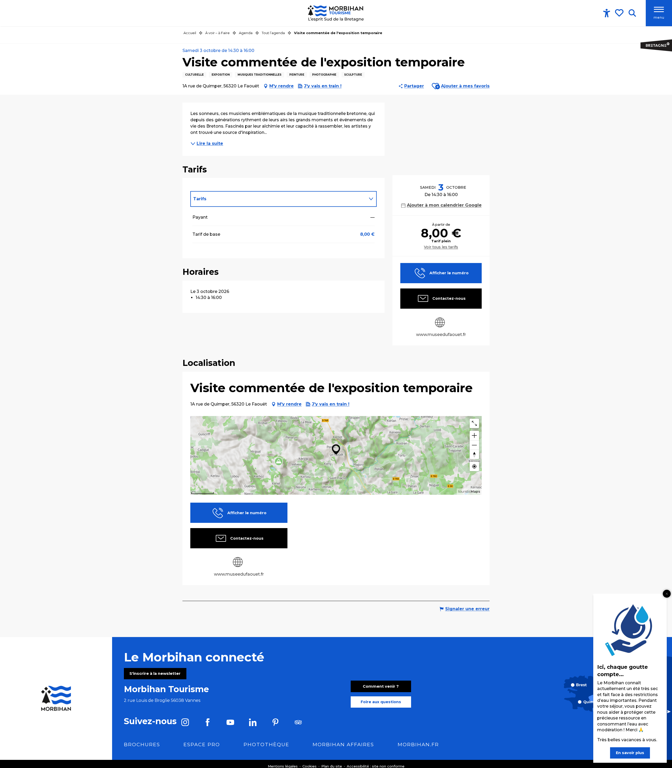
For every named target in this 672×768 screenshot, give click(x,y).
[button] (632, 13)
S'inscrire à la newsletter (155, 673)
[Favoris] (620, 13)
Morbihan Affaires (343, 744)
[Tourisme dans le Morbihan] (336, 13)
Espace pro (201, 744)
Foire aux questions (381, 701)
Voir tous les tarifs (441, 247)
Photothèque (266, 744)
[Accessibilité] (606, 13)
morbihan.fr (418, 744)
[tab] (278, 199)
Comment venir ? (381, 686)
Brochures (142, 744)
